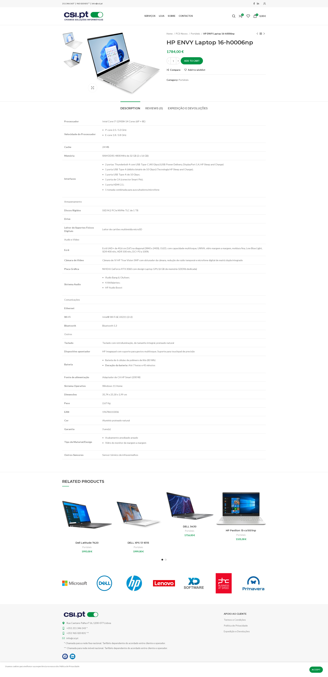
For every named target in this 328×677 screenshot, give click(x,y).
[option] (72, 41)
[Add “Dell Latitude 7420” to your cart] (109, 503)
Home (170, 33)
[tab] (130, 106)
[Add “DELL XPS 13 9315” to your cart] (160, 503)
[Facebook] (65, 656)
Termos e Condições (235, 619)
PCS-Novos (182, 33)
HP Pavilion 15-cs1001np (241, 530)
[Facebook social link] (254, 3)
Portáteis (196, 33)
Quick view (109, 511)
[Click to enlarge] (92, 88)
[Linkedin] (73, 656)
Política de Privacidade (236, 625)
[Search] (233, 16)
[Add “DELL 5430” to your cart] (212, 503)
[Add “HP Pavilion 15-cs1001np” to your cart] (263, 503)
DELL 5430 (189, 526)
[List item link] (129, 628)
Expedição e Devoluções (237, 631)
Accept (316, 669)
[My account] (265, 3)
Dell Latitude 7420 (87, 542)
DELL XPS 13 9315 (138, 542)
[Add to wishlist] (109, 495)
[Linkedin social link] (258, 3)
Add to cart (192, 60)
